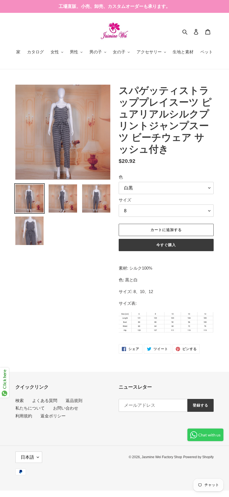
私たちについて (30, 408)
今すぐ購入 (166, 245)
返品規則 (74, 400)
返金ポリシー (53, 415)
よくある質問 (44, 400)
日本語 (27, 457)
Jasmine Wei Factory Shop (162, 457)
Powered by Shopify (198, 457)
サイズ (125, 200)
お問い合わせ (65, 408)
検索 (19, 400)
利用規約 (23, 415)
